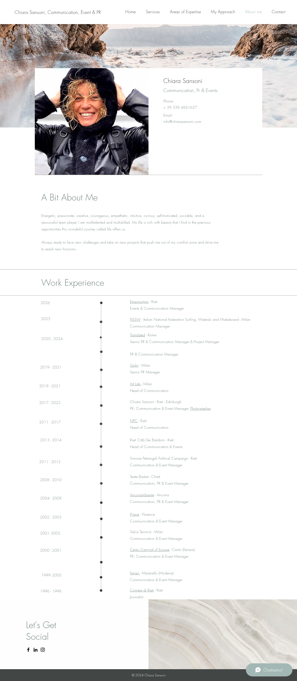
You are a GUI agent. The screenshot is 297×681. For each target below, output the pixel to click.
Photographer (200, 408)
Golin (134, 365)
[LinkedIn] (35, 649)
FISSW (135, 319)
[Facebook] (28, 649)
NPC (134, 420)
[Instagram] (42, 649)
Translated (137, 334)
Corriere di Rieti (142, 590)
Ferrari (135, 573)
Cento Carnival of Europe (149, 549)
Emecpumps (139, 301)
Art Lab (135, 383)
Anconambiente (142, 494)
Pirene (134, 514)
